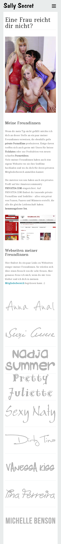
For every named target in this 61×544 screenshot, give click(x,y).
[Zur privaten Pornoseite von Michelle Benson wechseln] (30, 520)
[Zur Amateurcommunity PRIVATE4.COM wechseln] (30, 239)
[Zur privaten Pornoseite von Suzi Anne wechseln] (30, 333)
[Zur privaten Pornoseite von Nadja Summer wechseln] (30, 360)
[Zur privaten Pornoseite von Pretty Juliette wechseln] (30, 386)
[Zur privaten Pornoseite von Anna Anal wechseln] (30, 306)
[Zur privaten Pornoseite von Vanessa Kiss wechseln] (30, 467)
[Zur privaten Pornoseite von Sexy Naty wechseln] (30, 413)
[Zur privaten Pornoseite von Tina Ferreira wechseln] (30, 493)
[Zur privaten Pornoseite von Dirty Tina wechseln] (30, 440)
